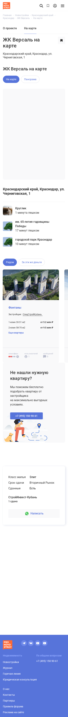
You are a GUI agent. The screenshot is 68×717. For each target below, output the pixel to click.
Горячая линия (12, 673)
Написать (37, 513)
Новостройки (11, 662)
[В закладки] (61, 43)
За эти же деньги (32, 262)
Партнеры (9, 700)
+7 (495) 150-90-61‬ (26, 415)
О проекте (10, 28)
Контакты (9, 694)
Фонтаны (15, 307)
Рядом (10, 262)
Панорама (30, 79)
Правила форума (13, 706)
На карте (11, 79)
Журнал (7, 667)
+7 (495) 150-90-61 (47, 661)
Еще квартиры (16, 332)
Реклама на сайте (13, 712)
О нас (6, 689)
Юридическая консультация (20, 679)
